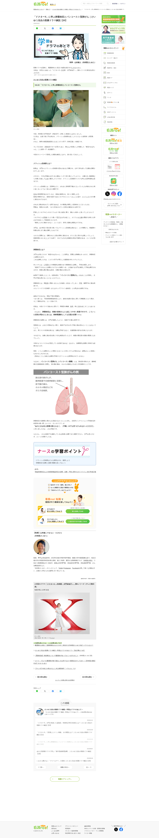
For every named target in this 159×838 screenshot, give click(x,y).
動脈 (46, 283)
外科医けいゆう (88, 62)
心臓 (80, 217)
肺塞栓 (47, 147)
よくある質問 (55, 831)
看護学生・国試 (111, 68)
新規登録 (114, 3)
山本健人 (78, 62)
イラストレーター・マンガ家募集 (94, 831)
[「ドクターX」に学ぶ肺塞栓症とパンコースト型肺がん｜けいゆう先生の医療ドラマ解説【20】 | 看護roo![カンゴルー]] (60, 28)
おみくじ (109, 92)
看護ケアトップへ (64, 779)
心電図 (46, 265)
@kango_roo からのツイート (112, 199)
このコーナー (76, 67)
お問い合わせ (55, 833)
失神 (79, 306)
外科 (62, 70)
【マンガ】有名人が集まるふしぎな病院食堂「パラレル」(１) (55, 668)
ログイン (123, 3)
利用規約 (67, 828)
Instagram (67, 568)
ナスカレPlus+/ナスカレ (114, 171)
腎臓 (45, 217)
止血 (46, 178)
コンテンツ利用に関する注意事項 (64, 680)
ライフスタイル (111, 107)
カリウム (85, 197)
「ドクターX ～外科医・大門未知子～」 (60, 584)
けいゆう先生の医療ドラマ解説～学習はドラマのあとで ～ (66, 9)
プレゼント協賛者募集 (71, 831)
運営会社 (54, 828)
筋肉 (34, 194)
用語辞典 (109, 122)
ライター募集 (88, 833)
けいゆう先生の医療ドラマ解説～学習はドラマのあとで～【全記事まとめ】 (60, 650)
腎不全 (59, 217)
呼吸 (80, 283)
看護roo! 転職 (114, 153)
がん (68, 147)
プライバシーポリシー (71, 826)
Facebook (75, 568)
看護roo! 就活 (114, 143)
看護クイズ (110, 87)
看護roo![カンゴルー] (38, 9)
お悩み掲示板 (111, 117)
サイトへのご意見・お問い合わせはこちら (113, 204)
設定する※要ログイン (116, 241)
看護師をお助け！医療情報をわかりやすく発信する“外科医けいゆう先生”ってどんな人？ (64, 645)
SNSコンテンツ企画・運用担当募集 (94, 828)
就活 (108, 73)
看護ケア (48, 9)
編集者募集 (87, 826)
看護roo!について (56, 826)
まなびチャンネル (112, 82)
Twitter (61, 568)
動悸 (71, 306)
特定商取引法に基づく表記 (73, 833)
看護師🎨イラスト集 (113, 102)
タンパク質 (75, 197)
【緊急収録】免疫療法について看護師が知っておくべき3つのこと (56, 655)
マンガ (109, 97)
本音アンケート (111, 112)
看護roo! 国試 (114, 185)
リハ (46, 238)
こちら (52, 638)
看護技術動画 (111, 63)
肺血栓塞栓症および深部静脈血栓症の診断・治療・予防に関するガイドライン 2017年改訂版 (65, 472)
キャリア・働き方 (112, 58)
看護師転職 (110, 53)
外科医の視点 (88, 560)
